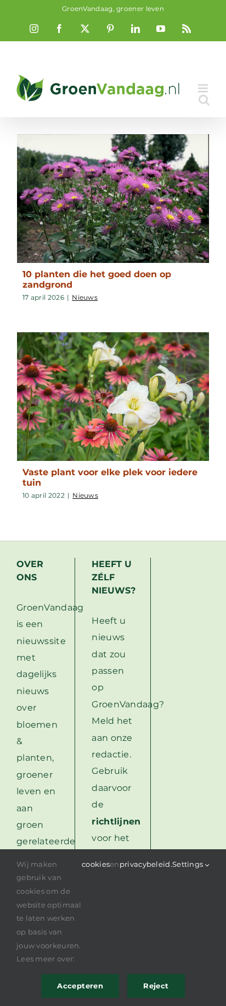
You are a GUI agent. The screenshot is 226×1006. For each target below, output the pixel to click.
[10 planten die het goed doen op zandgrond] (113, 198)
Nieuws (85, 297)
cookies (96, 864)
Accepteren (80, 985)
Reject (155, 985)
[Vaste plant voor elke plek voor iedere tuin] (113, 396)
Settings (188, 864)
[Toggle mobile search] (204, 100)
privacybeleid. (146, 864)
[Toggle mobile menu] (204, 88)
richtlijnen (116, 821)
